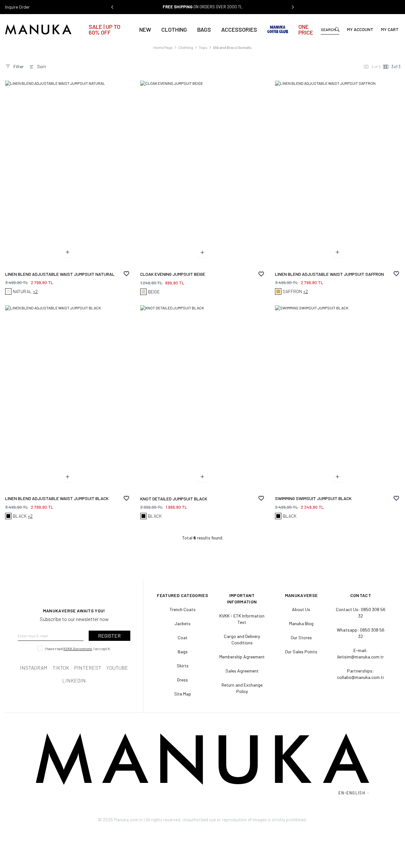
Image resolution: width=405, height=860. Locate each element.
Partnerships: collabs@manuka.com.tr (360, 674)
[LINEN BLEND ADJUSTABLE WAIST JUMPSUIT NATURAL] (67, 174)
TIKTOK (61, 668)
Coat (183, 637)
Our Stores (301, 637)
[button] (112, 7)
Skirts (183, 665)
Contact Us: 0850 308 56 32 (360, 612)
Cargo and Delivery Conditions (242, 639)
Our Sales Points (301, 651)
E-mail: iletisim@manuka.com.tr (360, 653)
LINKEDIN (74, 680)
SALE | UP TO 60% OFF (104, 29)
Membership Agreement (242, 656)
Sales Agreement (242, 670)
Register (109, 636)
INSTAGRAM (33, 668)
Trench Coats (183, 609)
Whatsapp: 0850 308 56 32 (361, 633)
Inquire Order (17, 7)
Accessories (239, 29)
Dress (182, 679)
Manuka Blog (301, 623)
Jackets (182, 623)
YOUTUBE (117, 668)
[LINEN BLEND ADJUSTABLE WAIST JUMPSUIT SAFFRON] (337, 174)
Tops (203, 47)
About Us (301, 609)
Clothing (174, 29)
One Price (305, 29)
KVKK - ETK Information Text (241, 619)
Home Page (163, 47)
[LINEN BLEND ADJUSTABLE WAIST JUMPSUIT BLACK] (67, 398)
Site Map (182, 694)
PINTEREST (87, 668)
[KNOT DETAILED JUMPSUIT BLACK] (202, 398)
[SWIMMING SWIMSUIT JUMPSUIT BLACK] (337, 398)
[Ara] (337, 29)
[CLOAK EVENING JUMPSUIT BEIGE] (202, 174)
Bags (204, 29)
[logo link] (44, 29)
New (145, 29)
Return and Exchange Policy (242, 688)
